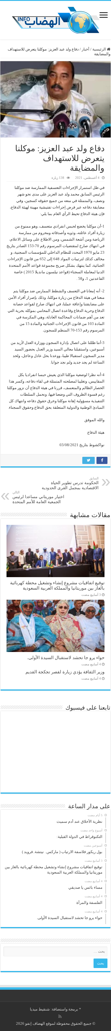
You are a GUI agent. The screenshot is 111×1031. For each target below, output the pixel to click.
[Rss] (60, 1016)
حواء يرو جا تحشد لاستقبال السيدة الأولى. (65, 657)
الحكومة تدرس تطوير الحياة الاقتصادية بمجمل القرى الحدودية (70, 483)
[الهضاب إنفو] (55, 19)
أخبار (85, 49)
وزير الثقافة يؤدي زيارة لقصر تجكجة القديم (64, 671)
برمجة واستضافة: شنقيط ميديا (54, 1009)
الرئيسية (99, 49)
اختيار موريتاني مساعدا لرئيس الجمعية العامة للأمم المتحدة (38, 497)
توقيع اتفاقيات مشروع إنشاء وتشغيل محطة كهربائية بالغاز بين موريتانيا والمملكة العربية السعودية (57, 585)
